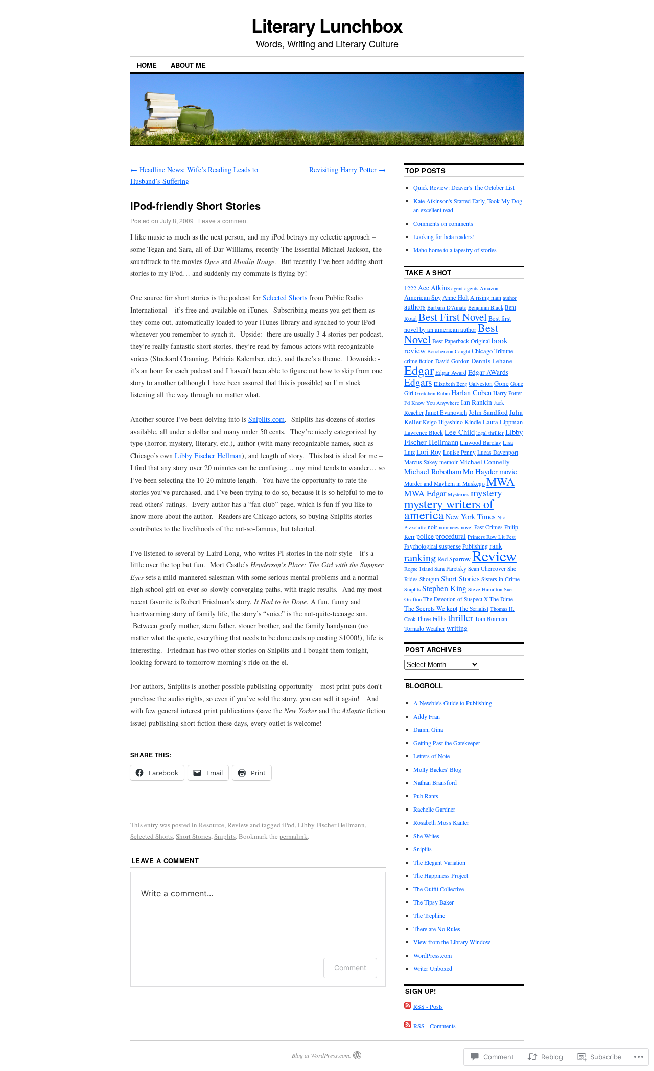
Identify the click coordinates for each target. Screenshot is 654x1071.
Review (237, 824)
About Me (188, 65)
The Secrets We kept (430, 608)
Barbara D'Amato (446, 307)
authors (415, 307)
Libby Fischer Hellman (208, 455)
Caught (462, 351)
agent (457, 288)
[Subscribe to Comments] (407, 1025)
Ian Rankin (476, 402)
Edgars (418, 381)
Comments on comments (443, 223)
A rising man (485, 297)
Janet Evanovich (446, 412)
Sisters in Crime (500, 579)
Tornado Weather (424, 628)
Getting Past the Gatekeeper (446, 743)
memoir (448, 462)
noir (432, 527)
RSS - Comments (434, 1025)
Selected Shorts (286, 297)
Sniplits (225, 836)
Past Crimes (488, 527)
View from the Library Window (452, 942)
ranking (420, 557)
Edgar (419, 370)
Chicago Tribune (492, 351)
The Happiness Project (440, 875)
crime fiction (419, 361)
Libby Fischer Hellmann (331, 824)
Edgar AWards (488, 372)
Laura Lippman (503, 422)
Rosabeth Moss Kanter (441, 822)
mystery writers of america (449, 509)
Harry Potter (507, 393)
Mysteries (458, 494)
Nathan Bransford (435, 782)
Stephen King (444, 588)
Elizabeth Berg (450, 383)
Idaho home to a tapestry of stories (455, 250)
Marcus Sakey (421, 462)
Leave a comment (223, 220)
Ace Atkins (434, 287)
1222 (410, 288)
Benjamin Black (485, 307)
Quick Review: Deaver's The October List (464, 187)
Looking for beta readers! (444, 236)
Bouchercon (440, 351)
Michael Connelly (484, 461)
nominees (449, 527)
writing (457, 628)
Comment (350, 967)
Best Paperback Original (461, 341)
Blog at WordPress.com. (321, 1055)
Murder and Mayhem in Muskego (444, 483)
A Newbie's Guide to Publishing (452, 703)
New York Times (471, 516)
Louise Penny (459, 452)
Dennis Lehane (491, 360)
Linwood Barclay (480, 442)
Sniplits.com (266, 419)
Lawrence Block (423, 432)
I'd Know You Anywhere (431, 403)
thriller (460, 618)
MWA (500, 481)
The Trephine (429, 915)
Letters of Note (431, 756)
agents (471, 288)
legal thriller (490, 432)
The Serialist (473, 608)
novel (467, 527)
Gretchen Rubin (432, 393)
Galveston (481, 383)
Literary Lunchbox (327, 25)
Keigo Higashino (443, 422)
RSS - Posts (428, 1006)
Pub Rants (425, 796)
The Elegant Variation (439, 862)
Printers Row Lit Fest (492, 536)
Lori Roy (428, 452)
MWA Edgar (425, 493)
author (510, 297)
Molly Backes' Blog (437, 769)
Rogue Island (418, 569)
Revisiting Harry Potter (347, 169)
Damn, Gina (428, 729)
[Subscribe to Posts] (407, 1006)
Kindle (472, 422)
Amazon (489, 288)
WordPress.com (432, 955)
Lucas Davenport (497, 452)
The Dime (501, 599)
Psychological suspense (432, 546)
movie (508, 471)
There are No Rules (436, 928)
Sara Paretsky (450, 569)
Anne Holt (455, 297)
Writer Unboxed (432, 968)
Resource (211, 824)
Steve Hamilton (485, 589)
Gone (501, 383)
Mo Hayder (480, 471)
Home (147, 65)
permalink (293, 836)
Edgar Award (450, 372)
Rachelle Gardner (434, 809)
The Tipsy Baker (433, 902)
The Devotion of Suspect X (455, 599)
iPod (288, 824)
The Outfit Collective (438, 889)
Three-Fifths (432, 619)
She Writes (426, 835)
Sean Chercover (487, 569)
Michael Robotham (432, 471)
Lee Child (460, 431)
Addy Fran (426, 716)
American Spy (422, 297)
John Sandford (488, 412)
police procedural (441, 536)
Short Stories (193, 836)
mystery (486, 492)
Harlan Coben (471, 392)
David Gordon (452, 361)
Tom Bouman (491, 619)
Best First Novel (452, 317)
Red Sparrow (454, 559)
